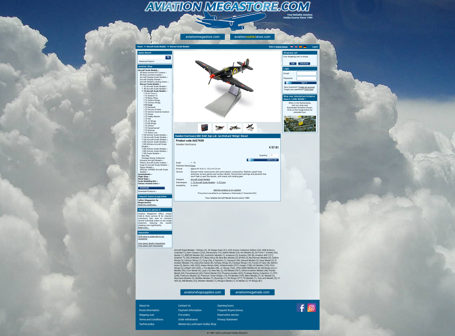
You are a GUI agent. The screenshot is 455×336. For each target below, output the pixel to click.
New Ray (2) (217, 270)
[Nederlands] (291, 47)
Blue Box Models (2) (228, 258)
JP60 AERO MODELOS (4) (248, 268)
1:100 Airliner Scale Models (154, 135)
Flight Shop (143, 176)
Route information (149, 310)
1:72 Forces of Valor (152, 109)
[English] (296, 47)
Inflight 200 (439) (192, 268)
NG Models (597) (232, 270)
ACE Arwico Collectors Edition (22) (244, 250)
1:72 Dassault (149, 107)
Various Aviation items (148, 183)
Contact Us (184, 305)
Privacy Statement (227, 319)
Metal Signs (143, 179)
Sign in (304, 83)
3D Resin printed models (151, 75)
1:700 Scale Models (150, 153)
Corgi (193, 166)
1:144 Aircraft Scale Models (154, 137)
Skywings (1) (220, 278)
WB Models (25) (189, 281)
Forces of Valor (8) (261, 263)
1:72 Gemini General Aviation (156, 112)
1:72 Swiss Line (150, 133)
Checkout (304, 63)
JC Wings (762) (227, 268)
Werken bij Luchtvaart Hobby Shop (197, 324)
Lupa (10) (206, 270)
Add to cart (272, 160)
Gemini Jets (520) (191, 265)
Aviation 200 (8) (246, 255)
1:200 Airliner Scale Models (154, 142)
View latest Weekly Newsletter (151, 243)
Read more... (143, 227)
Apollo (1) (179, 255)
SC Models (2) (268, 275)
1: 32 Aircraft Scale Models (154, 86)
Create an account (307, 87)
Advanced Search (146, 61)
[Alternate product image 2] (219, 132)
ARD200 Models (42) (194, 255)
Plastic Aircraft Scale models (153, 163)
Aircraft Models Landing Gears (153, 82)
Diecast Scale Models (149, 84)
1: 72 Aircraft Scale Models (154, 91)
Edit (293, 63)
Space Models (146, 167)
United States (282, 47)
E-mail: (286, 73)
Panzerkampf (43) (194, 273)
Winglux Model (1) (226, 281)
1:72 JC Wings (149, 121)
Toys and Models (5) (267, 278)
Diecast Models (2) (250, 260)
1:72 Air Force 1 (150, 93)
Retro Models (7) (253, 275)
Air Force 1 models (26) (266, 252)
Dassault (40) (233, 260)
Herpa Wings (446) (210, 265)
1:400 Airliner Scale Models (154, 149)
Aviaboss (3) (232, 255)
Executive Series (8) (203, 263)
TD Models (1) (249, 278)
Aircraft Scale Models (147, 70)
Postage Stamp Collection (153, 158)
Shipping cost (146, 314)
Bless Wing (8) (211, 258)
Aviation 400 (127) (264, 255)
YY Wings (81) (255, 281)
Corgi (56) (207, 260)
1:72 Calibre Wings (151, 100)
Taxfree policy (146, 324)
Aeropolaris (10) (214, 252)
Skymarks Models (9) (184, 278)
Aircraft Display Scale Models (153, 77)
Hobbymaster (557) (229, 265)
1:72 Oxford (148, 126)
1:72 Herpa (148, 114)
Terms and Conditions (151, 319)
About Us (144, 305)
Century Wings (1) (193, 260)
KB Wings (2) (267, 268)
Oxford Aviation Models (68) (254, 270)
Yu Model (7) (242, 281)
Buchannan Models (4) (260, 258)
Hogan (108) (246, 265)
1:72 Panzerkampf (151, 128)
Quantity (263, 155)
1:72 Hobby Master (151, 116)
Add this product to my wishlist (227, 190)
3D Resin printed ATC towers (152, 72)
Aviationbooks (144, 174)
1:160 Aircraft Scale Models (154, 139)
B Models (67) (197, 258)
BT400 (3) (243, 258)
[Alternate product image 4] (250, 132)
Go (168, 57)
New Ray (145, 156)
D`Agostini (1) (219, 260)
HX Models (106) (261, 265)
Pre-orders (184, 314)
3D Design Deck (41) (217, 250)
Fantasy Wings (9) (222, 263)
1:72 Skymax (149, 130)
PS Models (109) (236, 275)
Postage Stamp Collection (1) (258, 273)
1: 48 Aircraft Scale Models (154, 89)
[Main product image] (227, 121)
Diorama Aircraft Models (151, 160)
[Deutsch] (305, 47)
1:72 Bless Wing (150, 98)
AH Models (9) (247, 252)
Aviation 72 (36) (182, 258)
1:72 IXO (147, 119)
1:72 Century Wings (151, 103)
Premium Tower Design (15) (214, 275)
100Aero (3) (201, 250)
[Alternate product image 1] (204, 132)
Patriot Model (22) (212, 273)
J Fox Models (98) (210, 268)
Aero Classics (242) (196, 252)
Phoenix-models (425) (232, 273)
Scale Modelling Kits (147, 181)
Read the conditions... (147, 205)
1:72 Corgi (147, 105)
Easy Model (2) (267, 260)
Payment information (190, 310)
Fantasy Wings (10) (241, 263)
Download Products (146, 191)
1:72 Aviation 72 (150, 96)
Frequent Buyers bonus (230, 310)
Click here (308, 89)
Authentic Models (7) (215, 255)
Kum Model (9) (193, 270)
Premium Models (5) (190, 275)
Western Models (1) (207, 281)
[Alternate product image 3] (234, 132)
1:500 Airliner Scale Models (154, 151)
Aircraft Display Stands (150, 79)
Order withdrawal (187, 319)
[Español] (300, 47)
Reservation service (228, 314)
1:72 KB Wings (149, 123)
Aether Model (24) (231, 252)
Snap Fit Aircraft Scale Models (153, 165)
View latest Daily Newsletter (150, 246)
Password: (288, 78)
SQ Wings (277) (234, 278)
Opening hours (225, 305)
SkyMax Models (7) (204, 278)
